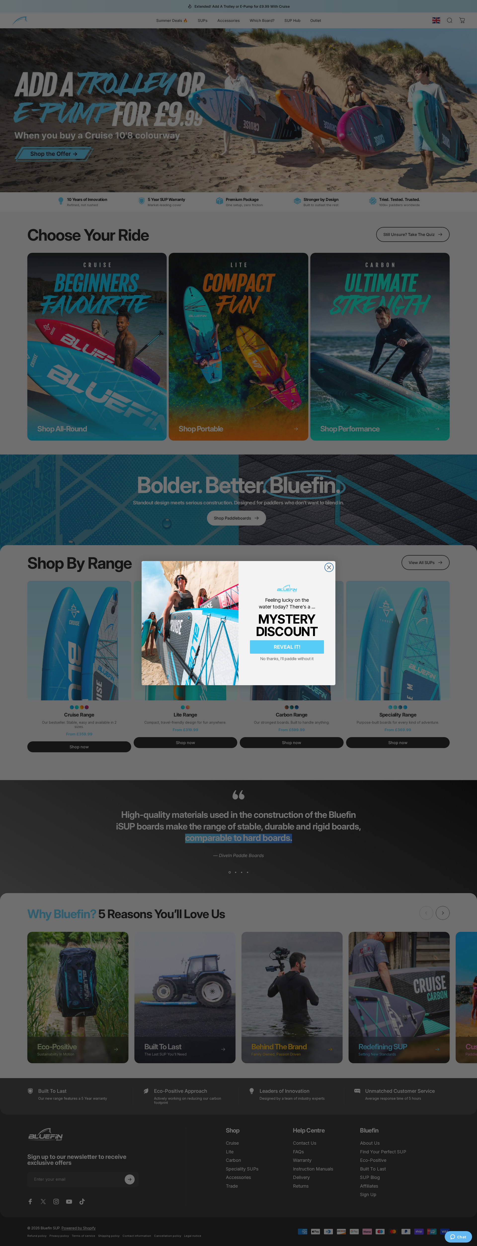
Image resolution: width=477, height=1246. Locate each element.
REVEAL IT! (287, 647)
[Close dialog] (329, 567)
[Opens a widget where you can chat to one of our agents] (458, 1237)
